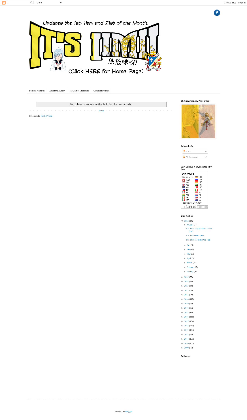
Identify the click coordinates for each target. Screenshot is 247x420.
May (189, 253)
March (190, 262)
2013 (186, 329)
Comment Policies (101, 90)
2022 (186, 290)
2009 (186, 347)
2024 (186, 281)
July (189, 244)
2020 (186, 299)
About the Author (57, 90)
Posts (187, 151)
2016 (186, 316)
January (190, 271)
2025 (186, 276)
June (189, 249)
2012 (186, 334)
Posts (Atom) (46, 115)
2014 (186, 325)
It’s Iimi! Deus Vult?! (195, 235)
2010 (186, 343)
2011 (186, 338)
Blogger (128, 411)
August (190, 224)
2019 (186, 303)
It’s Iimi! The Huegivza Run (198, 239)
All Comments (191, 156)
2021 (186, 294)
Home (101, 110)
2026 (186, 220)
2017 (186, 312)
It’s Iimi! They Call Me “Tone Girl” (199, 229)
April (189, 258)
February (191, 267)
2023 (186, 285)
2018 (186, 307)
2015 (186, 321)
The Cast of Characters (79, 90)
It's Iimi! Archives (37, 90)
